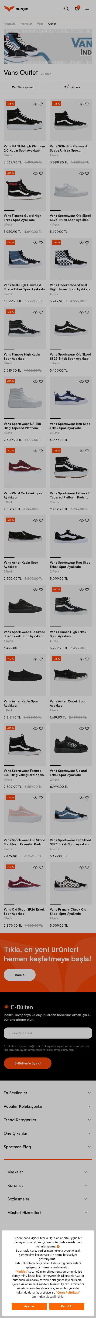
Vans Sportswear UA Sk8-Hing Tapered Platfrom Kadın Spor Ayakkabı (23, 428)
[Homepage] (16, 9)
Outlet (52, 23)
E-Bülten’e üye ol (27, 1063)
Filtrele (75, 87)
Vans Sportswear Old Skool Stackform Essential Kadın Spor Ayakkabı (24, 844)
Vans (40, 23)
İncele (19, 975)
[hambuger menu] (87, 9)
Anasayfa (10, 23)
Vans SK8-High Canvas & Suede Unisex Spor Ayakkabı (68, 150)
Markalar (26, 23)
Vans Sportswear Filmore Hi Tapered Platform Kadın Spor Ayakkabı (70, 497)
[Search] (66, 9)
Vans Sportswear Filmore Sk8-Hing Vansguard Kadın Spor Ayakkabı (24, 775)
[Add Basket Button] (35, 104)
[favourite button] (40, 104)
